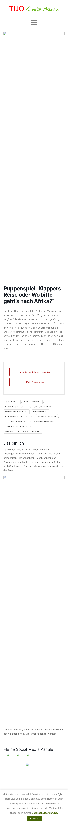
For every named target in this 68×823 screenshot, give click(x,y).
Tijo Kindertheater (42, 421)
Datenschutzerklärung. (45, 812)
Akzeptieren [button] (34, 818)
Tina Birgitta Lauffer (18, 426)
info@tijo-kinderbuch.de (16, 737)
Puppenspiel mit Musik (19, 416)
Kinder (15, 402)
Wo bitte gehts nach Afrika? (23, 431)
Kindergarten (32, 402)
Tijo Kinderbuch (15, 421)
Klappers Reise (14, 407)
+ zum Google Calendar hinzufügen (34, 372)
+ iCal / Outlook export (34, 382)
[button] (34, 22)
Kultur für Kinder (40, 407)
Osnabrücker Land (16, 411)
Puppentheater (47, 416)
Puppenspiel (40, 411)
